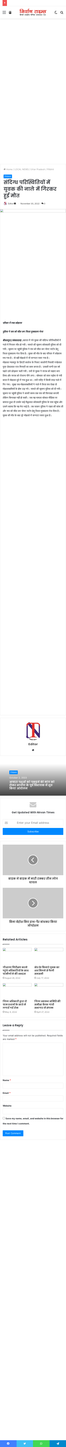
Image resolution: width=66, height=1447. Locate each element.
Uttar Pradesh (37, 169)
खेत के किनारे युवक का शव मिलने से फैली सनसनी (46, 970)
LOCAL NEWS (21, 169)
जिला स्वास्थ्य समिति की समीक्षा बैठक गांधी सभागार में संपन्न (47, 1004)
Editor (10, 203)
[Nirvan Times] (33, 12)
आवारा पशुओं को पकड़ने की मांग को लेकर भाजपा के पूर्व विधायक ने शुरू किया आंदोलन (31, 785)
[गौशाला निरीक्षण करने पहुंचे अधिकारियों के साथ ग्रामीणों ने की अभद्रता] (17, 956)
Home (9, 169)
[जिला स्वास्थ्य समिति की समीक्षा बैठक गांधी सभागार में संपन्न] (48, 990)
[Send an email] (15, 203)
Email (6, 1093)
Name (7, 1080)
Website (7, 1105)
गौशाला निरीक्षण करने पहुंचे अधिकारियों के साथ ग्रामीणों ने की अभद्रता (16, 970)
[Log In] (10, 13)
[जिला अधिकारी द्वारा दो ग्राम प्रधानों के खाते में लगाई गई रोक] (17, 990)
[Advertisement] (33, 55)
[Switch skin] (56, 13)
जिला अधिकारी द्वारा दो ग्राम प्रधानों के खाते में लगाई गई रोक (15, 1004)
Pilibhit (50, 169)
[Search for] (61, 13)
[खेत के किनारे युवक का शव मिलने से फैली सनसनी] (48, 956)
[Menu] (4, 13)
